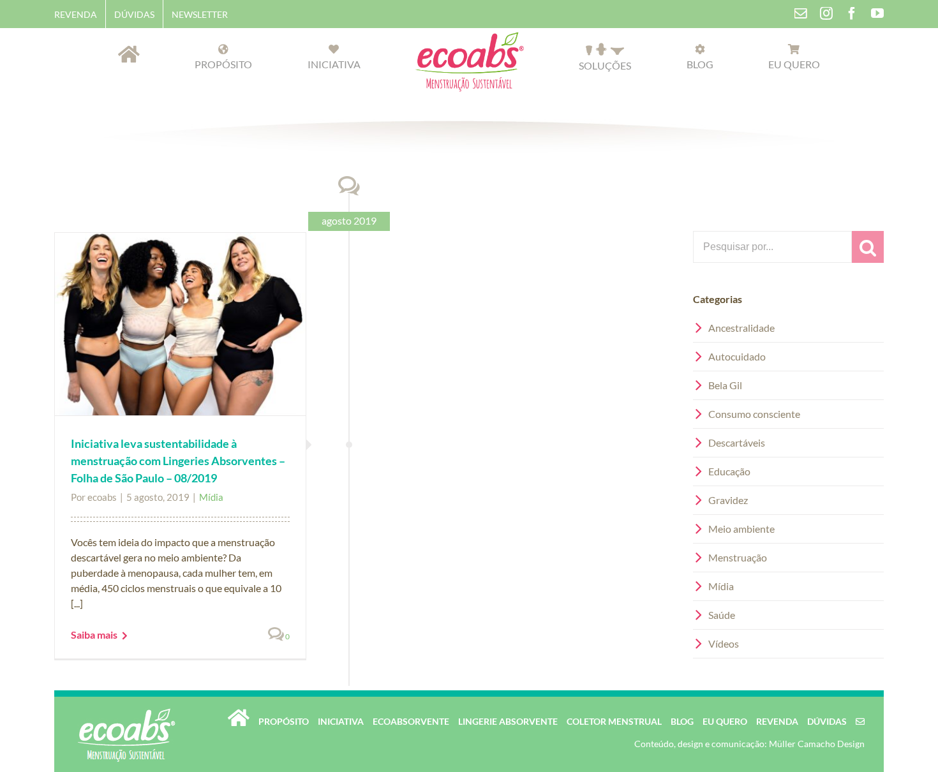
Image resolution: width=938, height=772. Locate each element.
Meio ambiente (741, 529)
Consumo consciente (754, 414)
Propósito (283, 721)
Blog (682, 721)
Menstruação (737, 557)
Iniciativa (341, 721)
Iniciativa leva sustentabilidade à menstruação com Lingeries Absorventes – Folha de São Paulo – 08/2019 (178, 460)
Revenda (777, 721)
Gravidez (728, 500)
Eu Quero (725, 721)
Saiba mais (94, 634)
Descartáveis (736, 442)
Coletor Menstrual (614, 721)
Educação (729, 471)
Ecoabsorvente (411, 721)
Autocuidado (737, 356)
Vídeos (723, 643)
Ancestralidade (741, 328)
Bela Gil (725, 385)
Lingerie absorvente (508, 721)
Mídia (211, 497)
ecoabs (102, 497)
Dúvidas (827, 721)
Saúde (721, 615)
